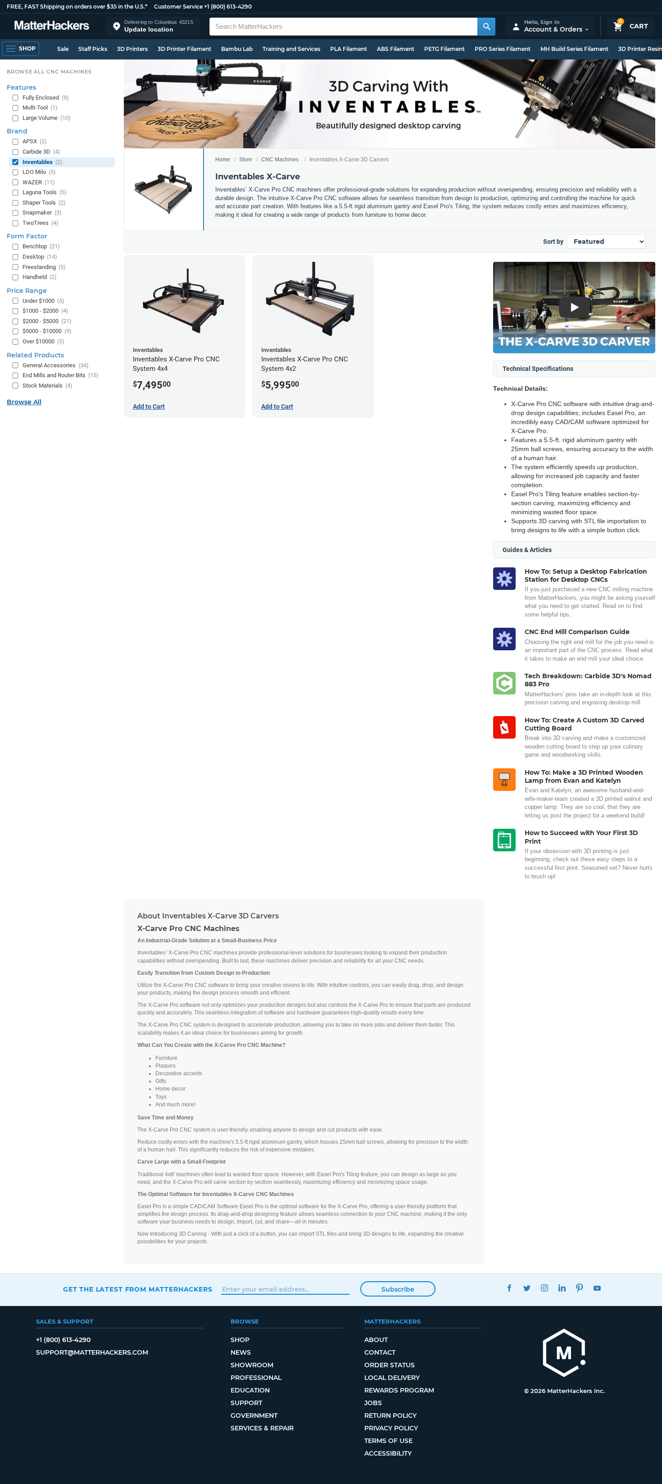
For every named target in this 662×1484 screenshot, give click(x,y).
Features (21, 87)
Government (254, 1415)
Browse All (24, 402)
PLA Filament (348, 49)
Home (222, 159)
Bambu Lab (237, 49)
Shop (240, 1340)
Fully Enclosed (46, 97)
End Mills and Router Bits (61, 375)
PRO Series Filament (503, 49)
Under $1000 (43, 300)
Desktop (40, 256)
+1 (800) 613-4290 (228, 6)
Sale (62, 49)
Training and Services (291, 49)
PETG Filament (444, 49)
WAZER (39, 182)
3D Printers (132, 49)
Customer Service (178, 6)
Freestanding (44, 267)
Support (246, 1403)
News (241, 1352)
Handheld (40, 277)
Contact (379, 1352)
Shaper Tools (44, 202)
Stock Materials (48, 385)
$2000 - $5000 (47, 321)
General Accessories (56, 365)
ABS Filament (395, 49)
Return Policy (390, 1415)
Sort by (553, 241)
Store (245, 159)
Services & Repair (262, 1428)
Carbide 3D (41, 151)
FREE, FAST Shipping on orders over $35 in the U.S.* (77, 6)
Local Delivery (392, 1378)
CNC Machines (280, 159)
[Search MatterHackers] (486, 27)
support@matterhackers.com (92, 1352)
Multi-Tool (40, 107)
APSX (35, 141)
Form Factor (27, 236)
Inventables (43, 162)
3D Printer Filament (184, 49)
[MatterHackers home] (52, 26)
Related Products (35, 355)
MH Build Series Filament (574, 49)
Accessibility (388, 1453)
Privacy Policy (391, 1428)
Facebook (509, 1288)
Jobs (373, 1403)
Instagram (544, 1288)
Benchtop (41, 246)
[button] (153, 26)
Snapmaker (42, 212)
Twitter (527, 1288)
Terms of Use (388, 1441)
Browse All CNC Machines (49, 71)
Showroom (252, 1365)
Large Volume (47, 117)
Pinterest (579, 1288)
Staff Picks (92, 49)
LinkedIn (562, 1288)
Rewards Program (399, 1390)
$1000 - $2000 (45, 310)
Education (250, 1390)
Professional (256, 1378)
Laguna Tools (45, 192)
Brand (17, 131)
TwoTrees (41, 222)
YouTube (597, 1288)
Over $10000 (43, 341)
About (376, 1340)
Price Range (27, 291)
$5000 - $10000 (47, 331)
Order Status (389, 1365)
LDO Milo (39, 172)
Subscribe (397, 1289)
